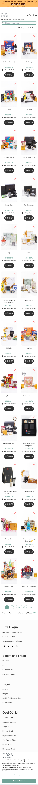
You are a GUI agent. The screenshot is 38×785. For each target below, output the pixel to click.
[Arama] (28, 15)
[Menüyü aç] (36, 15)
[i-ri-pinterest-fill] (17, 648)
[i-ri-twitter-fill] (8, 648)
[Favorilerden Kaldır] (14, 36)
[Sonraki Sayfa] (31, 607)
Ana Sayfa (4, 19)
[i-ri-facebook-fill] (13, 648)
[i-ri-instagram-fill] (4, 648)
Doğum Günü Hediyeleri (17, 19)
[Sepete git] (30, 15)
